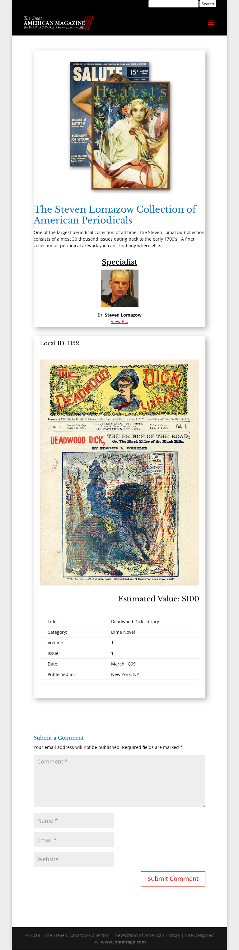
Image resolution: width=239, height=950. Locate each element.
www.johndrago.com (123, 942)
